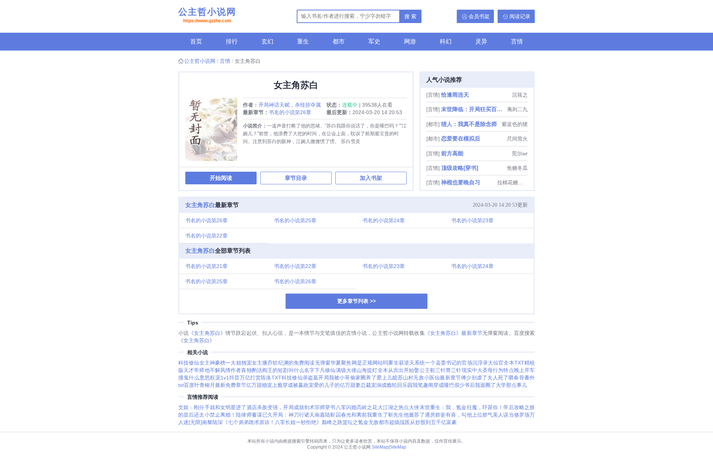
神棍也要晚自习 (460, 182)
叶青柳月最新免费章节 (220, 385)
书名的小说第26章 (290, 112)
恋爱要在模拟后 (460, 138)
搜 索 (410, 16)
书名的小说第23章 (472, 220)
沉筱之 (520, 95)
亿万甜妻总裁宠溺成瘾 (366, 385)
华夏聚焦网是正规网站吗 (359, 363)
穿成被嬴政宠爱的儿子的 (311, 385)
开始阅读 (221, 178)
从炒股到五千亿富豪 (433, 422)
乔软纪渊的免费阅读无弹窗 (299, 363)
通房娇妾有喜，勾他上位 (453, 415)
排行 (232, 41)
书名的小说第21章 (206, 266)
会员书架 (479, 16)
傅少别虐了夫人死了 (484, 378)
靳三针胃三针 (446, 370)
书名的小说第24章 (383, 220)
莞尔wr (520, 153)
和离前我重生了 (369, 415)
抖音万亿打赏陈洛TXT (255, 378)
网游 (410, 41)
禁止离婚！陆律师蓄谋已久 (241, 415)
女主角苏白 (200, 205)
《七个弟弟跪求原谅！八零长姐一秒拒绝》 (272, 422)
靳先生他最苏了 (406, 415)
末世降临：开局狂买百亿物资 (473, 109)
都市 (339, 41)
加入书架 (371, 178)
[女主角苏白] (214, 132)
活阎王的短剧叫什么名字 (286, 370)
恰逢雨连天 (455, 94)
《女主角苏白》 (207, 333)
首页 (196, 41)
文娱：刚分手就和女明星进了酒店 (217, 407)
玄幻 (267, 41)
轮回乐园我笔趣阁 (412, 385)
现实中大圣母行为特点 (488, 370)
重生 (303, 41)
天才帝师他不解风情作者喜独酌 (220, 370)
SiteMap (380, 447)
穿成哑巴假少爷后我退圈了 (464, 385)
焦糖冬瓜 (517, 168)
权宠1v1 (219, 378)
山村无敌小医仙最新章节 (432, 378)
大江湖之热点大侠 (399, 407)
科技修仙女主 (194, 363)
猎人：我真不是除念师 (469, 124)
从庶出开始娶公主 (409, 370)
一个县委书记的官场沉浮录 (456, 363)
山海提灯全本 (372, 370)
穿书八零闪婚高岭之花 (351, 407)
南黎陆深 (212, 422)
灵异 (481, 41)
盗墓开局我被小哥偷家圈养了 (342, 378)
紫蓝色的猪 (515, 124)
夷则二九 (517, 109)
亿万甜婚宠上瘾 (264, 385)
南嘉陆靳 (325, 415)
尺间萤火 (517, 139)
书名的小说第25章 (295, 220)
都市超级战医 (394, 422)
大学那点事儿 (511, 385)
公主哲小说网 (207, 15)
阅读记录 (519, 16)
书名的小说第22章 (206, 236)
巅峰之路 (332, 422)
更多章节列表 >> (356, 301)
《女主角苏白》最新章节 (453, 333)
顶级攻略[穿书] (459, 168)
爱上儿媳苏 (390, 378)
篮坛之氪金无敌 (360, 422)
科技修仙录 (294, 378)
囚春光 (343, 415)
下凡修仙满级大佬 (335, 370)
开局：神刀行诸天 (294, 415)
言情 (517, 41)
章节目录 (296, 178)
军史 (374, 41)
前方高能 (452, 153)
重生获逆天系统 (406, 363)
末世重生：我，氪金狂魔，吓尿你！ (462, 407)
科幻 (446, 41)
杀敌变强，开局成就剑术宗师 (291, 407)
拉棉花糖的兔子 (512, 182)
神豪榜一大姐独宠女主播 (239, 363)
